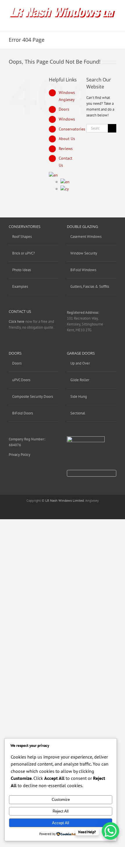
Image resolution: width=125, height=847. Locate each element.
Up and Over (80, 363)
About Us (67, 138)
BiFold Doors (22, 413)
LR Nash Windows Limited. (64, 500)
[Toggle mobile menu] (114, 22)
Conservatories (72, 129)
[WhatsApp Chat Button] (110, 831)
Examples (20, 286)
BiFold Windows (83, 269)
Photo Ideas (21, 269)
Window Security (83, 253)
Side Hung (78, 396)
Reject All (61, 811)
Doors (64, 109)
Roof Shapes (22, 236)
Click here (16, 321)
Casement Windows (85, 236)
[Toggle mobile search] (103, 22)
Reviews (66, 148)
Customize (61, 799)
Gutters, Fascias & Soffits (89, 286)
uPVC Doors (21, 379)
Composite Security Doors (32, 396)
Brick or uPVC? (23, 253)
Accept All (60, 823)
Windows (67, 119)
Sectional (77, 413)
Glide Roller (79, 379)
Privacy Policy (19, 454)
